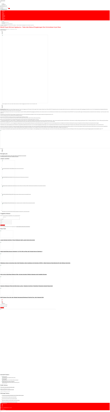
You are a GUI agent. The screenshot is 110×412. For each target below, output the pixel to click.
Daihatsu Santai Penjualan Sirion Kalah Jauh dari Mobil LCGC (10, 382)
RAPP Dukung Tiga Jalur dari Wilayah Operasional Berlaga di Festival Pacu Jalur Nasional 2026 (15, 211)
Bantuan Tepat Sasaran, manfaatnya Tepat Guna (9, 156)
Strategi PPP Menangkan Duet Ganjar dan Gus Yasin (7, 390)
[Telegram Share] (2, 106)
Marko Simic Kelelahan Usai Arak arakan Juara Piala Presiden (11, 400)
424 (2, 302)
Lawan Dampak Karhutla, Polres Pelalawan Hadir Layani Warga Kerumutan (13, 168)
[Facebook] (2, 404)
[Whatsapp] (2, 33)
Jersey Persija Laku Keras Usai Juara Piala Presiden (9, 398)
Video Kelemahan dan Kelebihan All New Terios (8, 377)
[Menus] (0, 1)
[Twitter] (2, 150)
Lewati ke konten (2, 0)
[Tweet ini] (2, 32)
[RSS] (2, 151)
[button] (9, 8)
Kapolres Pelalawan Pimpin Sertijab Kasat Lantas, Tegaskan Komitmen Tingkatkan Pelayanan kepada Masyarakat (26, 285)
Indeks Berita (4, 409)
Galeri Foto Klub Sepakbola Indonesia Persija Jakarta (9, 401)
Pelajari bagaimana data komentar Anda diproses (23, 226)
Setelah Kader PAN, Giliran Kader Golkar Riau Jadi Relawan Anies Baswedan (13, 155)
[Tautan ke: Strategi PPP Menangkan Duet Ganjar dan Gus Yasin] (7, 389)
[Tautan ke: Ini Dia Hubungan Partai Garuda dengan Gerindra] (7, 387)
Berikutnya (3, 303)
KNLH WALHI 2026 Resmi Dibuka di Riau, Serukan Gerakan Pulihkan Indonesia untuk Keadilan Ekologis (16, 194)
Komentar (1, 219)
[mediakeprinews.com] (3, 9)
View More (2, 307)
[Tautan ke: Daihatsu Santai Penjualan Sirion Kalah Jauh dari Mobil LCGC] (8, 381)
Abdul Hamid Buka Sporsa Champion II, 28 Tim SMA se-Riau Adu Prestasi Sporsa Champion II (21, 251)
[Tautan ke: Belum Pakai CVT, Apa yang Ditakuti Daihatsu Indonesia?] (4, 379)
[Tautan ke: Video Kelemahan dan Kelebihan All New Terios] (4, 376)
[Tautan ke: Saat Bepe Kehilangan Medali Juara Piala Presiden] (13, 395)
